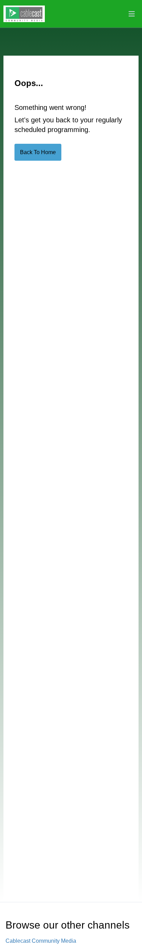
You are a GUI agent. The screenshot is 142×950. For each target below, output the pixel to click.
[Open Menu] (132, 14)
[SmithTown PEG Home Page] (24, 14)
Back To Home (38, 152)
